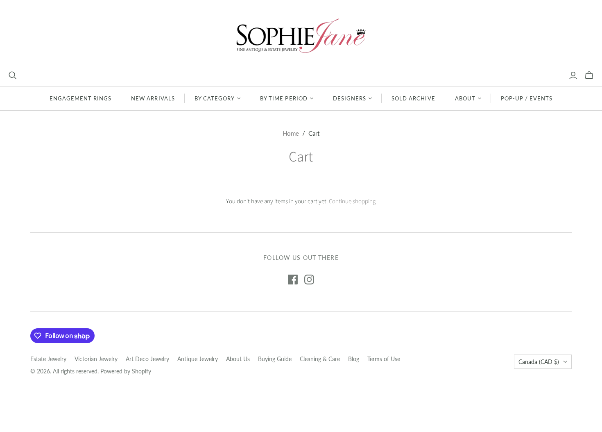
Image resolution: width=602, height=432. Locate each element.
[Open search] (13, 75)
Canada (538, 361)
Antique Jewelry (197, 358)
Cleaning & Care (320, 358)
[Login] (573, 75)
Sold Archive (413, 98)
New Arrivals (152, 98)
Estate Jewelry (48, 358)
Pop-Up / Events (527, 98)
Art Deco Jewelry (147, 358)
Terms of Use (383, 358)
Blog (353, 358)
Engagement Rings (81, 98)
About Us (238, 358)
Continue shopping (352, 201)
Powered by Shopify (125, 371)
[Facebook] (293, 279)
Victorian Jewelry (96, 358)
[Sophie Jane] (301, 35)
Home (291, 133)
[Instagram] (309, 279)
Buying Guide (275, 358)
